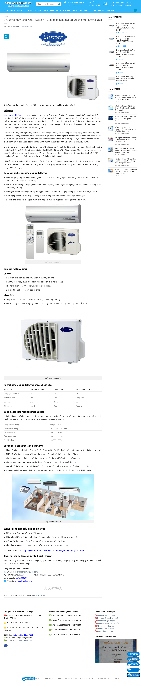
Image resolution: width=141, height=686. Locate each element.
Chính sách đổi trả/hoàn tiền (108, 623)
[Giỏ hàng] (135, 10)
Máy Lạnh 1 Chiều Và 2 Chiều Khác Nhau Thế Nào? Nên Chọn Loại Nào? (126, 172)
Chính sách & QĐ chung (106, 615)
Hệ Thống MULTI (86, 10)
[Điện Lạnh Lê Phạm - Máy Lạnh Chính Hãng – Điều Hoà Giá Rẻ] (18, 4)
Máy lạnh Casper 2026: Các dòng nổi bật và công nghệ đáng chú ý (125, 108)
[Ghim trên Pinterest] (57, 588)
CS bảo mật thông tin (105, 626)
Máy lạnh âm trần (16, 10)
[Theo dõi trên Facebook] (6, 645)
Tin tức (6, 16)
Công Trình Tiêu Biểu (105, 631)
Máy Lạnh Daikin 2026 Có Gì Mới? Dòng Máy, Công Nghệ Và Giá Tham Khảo (125, 97)
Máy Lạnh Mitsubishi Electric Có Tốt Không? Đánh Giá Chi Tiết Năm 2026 (126, 140)
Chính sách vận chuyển (106, 621)
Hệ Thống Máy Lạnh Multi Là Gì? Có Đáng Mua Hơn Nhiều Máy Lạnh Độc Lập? (126, 150)
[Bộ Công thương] (28, 679)
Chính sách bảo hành (105, 628)
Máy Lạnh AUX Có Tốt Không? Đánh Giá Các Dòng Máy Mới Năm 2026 (125, 129)
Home (6, 10)
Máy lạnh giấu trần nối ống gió (67, 10)
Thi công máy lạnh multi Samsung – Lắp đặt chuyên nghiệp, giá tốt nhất (51, 550)
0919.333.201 (21, 578)
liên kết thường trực (39, 595)
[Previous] (94, 652)
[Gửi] (59, 4)
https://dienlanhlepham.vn (22, 640)
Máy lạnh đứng (48, 10)
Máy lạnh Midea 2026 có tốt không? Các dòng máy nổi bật (125, 119)
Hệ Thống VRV (99, 10)
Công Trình (110, 10)
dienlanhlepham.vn (23, 581)
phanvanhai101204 (26, 26)
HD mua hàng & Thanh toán (108, 618)
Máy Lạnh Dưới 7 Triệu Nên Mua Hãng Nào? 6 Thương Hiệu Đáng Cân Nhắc (125, 161)
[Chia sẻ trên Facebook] (45, 588)
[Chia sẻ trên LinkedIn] (60, 588)
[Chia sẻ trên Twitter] (49, 588)
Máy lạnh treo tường (34, 10)
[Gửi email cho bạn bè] (53, 588)
